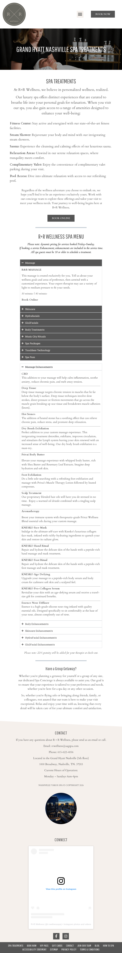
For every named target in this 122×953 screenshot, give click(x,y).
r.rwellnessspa (54, 924)
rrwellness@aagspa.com (65, 746)
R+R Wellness (37, 924)
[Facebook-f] (56, 936)
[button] (80, 14)
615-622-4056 (65, 752)
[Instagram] (65, 936)
